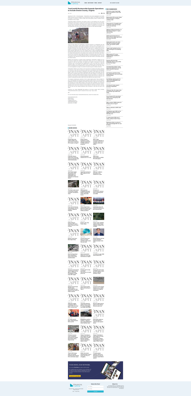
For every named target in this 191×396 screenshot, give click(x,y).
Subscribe (95, 391)
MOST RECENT (91, 2)
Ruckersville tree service (83, 89)
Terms (73, 391)
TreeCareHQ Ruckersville (72, 101)
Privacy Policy (77, 391)
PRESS (95, 2)
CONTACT (100, 2)
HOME (85, 2)
